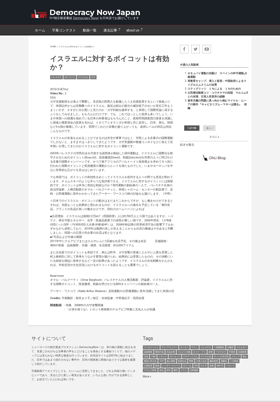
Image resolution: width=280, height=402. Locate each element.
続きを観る (187, 144)
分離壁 (230, 347)
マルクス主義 (184, 352)
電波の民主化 (150, 361)
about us (131, 30)
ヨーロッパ (175, 356)
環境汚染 (159, 352)
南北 (161, 370)
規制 (211, 352)
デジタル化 (206, 356)
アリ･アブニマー (169, 347)
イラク (184, 370)
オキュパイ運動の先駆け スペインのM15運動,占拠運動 (217, 75)
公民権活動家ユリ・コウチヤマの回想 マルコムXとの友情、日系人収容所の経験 (218, 94)
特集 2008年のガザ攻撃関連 (84, 305)
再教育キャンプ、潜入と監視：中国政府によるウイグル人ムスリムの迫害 (217, 82)
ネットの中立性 (221, 356)
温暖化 (224, 361)
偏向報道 (214, 361)
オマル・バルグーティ (98, 189)
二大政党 (234, 361)
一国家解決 (219, 347)
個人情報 (171, 361)
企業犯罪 (148, 365)
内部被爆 (194, 370)
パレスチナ (56, 77)
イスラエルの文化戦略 (144, 260)
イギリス (162, 356)
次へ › (209, 128)
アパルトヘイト (151, 347)
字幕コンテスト (64, 30)
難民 (176, 370)
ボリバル (187, 365)
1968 (153, 356)
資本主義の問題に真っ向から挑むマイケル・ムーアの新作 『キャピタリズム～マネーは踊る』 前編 (217, 104)
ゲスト (194, 347)
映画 (157, 365)
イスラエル (83, 77)
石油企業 (170, 352)
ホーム (40, 30)
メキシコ (230, 365)
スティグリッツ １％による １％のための (214, 88)
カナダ (203, 365)
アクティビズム (190, 356)
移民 (168, 370)
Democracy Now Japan (95, 12)
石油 (146, 356)
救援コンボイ (144, 142)
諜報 (212, 365)
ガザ (93, 77)
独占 (245, 356)
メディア (235, 356)
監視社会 (182, 361)
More (146, 376)
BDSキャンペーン (127, 284)
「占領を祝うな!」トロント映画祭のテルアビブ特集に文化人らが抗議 (110, 309)
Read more (57, 276)
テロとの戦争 (150, 370)
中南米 (232, 352)
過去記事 (108, 30)
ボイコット (70, 77)
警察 (191, 361)
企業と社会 (201, 361)
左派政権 (242, 352)
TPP (161, 361)
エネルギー (241, 347)
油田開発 (148, 352)
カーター (184, 347)
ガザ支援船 (126, 142)
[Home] (39, 14)
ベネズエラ (221, 352)
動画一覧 (90, 30)
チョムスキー (70, 181)
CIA (196, 365)
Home (53, 47)
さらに (213, 136)
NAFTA (220, 365)
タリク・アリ (199, 352)
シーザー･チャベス (171, 365)
